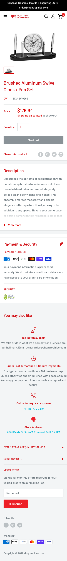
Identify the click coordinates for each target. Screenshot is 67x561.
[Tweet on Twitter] (54, 154)
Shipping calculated (29, 115)
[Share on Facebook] (40, 154)
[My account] (53, 16)
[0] (60, 16)
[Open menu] (5, 16)
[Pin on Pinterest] (47, 154)
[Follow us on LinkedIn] (19, 525)
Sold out (33, 140)
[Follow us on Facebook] (6, 525)
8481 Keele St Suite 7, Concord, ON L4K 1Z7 (33, 432)
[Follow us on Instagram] (12, 525)
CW (6, 98)
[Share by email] (60, 154)
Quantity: (9, 127)
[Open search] (46, 16)
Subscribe (15, 504)
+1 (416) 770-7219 (34, 408)
